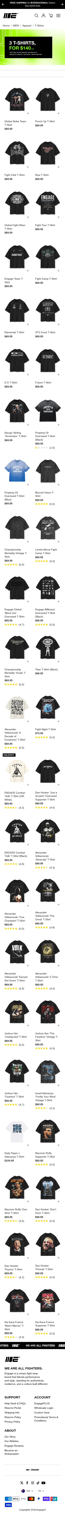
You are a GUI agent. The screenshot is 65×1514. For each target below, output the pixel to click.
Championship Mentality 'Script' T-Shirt (15, 673)
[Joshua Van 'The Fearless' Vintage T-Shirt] (47, 1011)
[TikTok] (38, 1482)
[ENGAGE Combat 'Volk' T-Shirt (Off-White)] (17, 770)
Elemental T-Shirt (14, 332)
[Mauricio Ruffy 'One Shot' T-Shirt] (17, 1187)
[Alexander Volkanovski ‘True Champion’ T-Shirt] (17, 890)
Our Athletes (12, 1441)
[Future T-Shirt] (47, 360)
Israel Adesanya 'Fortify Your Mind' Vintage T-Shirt (45, 1097)
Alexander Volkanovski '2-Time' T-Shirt (46, 977)
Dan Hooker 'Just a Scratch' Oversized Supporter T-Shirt (46, 796)
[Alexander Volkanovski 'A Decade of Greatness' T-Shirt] (17, 707)
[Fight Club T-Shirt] (17, 153)
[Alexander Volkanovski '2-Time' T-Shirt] (47, 951)
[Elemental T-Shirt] (17, 310)
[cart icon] (50, 15)
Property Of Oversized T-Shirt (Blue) (14, 496)
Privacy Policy (12, 1421)
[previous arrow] (3, 4)
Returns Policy (13, 1417)
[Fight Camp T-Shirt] (47, 256)
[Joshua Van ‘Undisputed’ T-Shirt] (17, 1011)
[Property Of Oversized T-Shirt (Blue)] (17, 470)
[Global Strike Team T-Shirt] (17, 99)
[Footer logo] (32, 1470)
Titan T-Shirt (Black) (46, 669)
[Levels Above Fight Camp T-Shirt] (47, 527)
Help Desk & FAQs (15, 1403)
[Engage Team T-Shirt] (17, 256)
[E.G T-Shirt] (17, 360)
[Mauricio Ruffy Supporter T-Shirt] (47, 1131)
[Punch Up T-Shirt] (47, 99)
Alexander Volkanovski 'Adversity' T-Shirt (45, 856)
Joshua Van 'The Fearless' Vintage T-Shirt (46, 1037)
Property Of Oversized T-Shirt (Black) (45, 436)
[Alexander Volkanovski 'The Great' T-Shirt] (47, 890)
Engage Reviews (14, 1445)
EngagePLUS (42, 1403)
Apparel (26, 25)
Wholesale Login (43, 1407)
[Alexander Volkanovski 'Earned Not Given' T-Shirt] (17, 951)
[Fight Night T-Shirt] (47, 707)
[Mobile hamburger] (58, 15)
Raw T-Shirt (42, 174)
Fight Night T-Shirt (45, 729)
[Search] (36, 15)
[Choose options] (28, 113)
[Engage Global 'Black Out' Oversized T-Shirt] (17, 587)
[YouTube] (43, 1482)
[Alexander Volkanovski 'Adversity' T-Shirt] (47, 830)
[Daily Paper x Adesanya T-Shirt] (17, 1131)
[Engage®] (11, 15)
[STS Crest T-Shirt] (47, 310)
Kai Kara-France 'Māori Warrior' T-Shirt (14, 1326)
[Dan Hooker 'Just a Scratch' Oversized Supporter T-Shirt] (47, 770)
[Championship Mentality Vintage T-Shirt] (17, 527)
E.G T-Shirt (11, 382)
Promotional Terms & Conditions (46, 1419)
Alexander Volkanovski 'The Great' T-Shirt (44, 916)
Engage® (41, 1510)
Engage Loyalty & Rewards (40, 4)
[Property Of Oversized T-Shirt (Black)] (47, 410)
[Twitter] (21, 1482)
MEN (16, 25)
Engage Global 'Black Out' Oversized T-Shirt (14, 613)
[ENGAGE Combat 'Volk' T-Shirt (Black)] (17, 830)
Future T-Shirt (43, 382)
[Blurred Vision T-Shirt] (47, 470)
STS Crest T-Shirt (45, 332)
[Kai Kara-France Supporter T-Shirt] (47, 1300)
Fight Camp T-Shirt (46, 278)
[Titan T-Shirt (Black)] (47, 647)
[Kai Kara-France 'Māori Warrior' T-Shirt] (17, 1300)
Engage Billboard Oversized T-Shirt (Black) (45, 613)
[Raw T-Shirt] (47, 153)
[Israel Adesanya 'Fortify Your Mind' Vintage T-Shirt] (47, 1071)
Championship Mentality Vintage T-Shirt (16, 553)
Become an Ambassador (12, 1452)
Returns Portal (13, 1407)
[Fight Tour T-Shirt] (47, 203)
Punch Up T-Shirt (45, 121)
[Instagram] (32, 1482)
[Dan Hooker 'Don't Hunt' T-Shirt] (47, 1187)
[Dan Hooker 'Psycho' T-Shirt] (17, 1244)
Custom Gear (42, 1412)
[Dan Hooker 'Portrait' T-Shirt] (47, 1243)
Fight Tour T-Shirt (45, 225)
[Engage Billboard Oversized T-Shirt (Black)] (47, 587)
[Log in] (43, 15)
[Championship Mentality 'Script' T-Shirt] (17, 647)
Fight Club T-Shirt (15, 174)
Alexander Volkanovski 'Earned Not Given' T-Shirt (16, 977)
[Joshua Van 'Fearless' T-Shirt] (17, 1071)
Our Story (10, 1436)
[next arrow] (62, 4)
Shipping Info (12, 1412)
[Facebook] (27, 1482)
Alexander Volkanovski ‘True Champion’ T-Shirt (15, 917)
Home (6, 25)
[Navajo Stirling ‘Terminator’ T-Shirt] (17, 410)
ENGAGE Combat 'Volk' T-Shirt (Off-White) (15, 796)
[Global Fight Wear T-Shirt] (17, 203)
